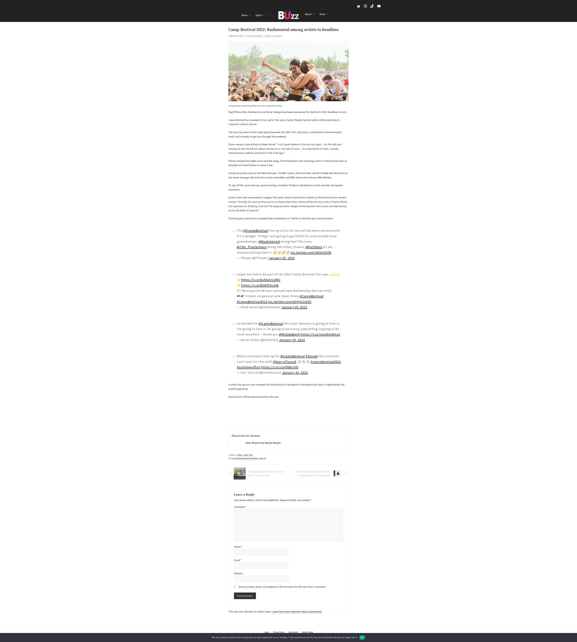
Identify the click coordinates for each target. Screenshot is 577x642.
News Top (248, 455)
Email (238, 560)
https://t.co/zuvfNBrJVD (279, 367)
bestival (236, 458)
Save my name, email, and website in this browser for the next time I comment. (282, 586)
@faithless (314, 247)
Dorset (262, 458)
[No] (573, 637)
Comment (240, 507)
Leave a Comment (274, 35)
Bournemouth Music (249, 458)
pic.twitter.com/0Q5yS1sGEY (289, 301)
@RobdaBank (289, 334)
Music (240, 455)
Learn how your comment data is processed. (297, 611)
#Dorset (312, 356)
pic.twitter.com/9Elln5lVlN (311, 252)
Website (238, 573)
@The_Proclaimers (252, 247)
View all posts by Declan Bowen (263, 442)
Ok (362, 637)
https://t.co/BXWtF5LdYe (260, 285)
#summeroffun (249, 367)
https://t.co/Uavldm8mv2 (320, 334)
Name (238, 546)
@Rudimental (269, 241)
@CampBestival (255, 230)
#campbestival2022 (326, 362)
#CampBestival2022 (252, 301)
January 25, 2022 (282, 258)
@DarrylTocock (284, 362)
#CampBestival (312, 296)
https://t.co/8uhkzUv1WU (260, 280)
